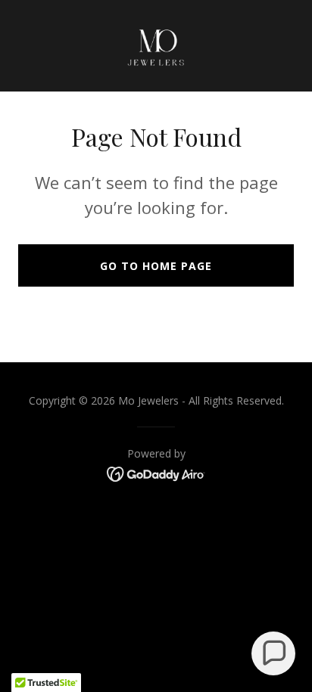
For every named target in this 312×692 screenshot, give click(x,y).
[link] (156, 45)
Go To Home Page (156, 266)
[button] (273, 653)
